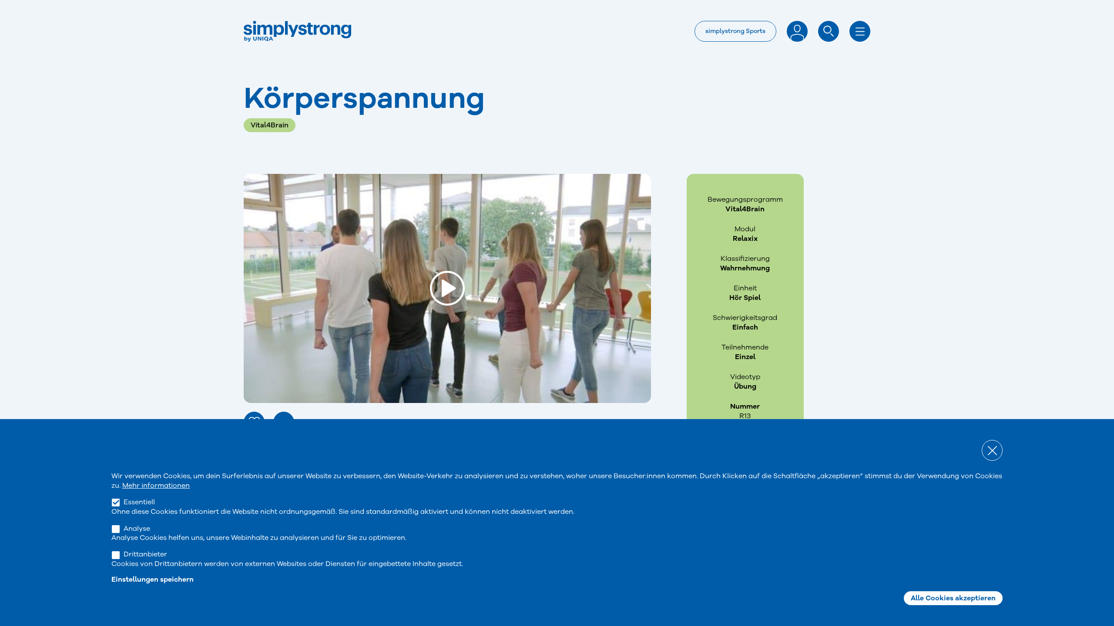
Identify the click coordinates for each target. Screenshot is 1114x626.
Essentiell (139, 502)
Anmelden (797, 31)
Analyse (137, 528)
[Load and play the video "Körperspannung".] (447, 288)
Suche (828, 31)
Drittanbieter (145, 554)
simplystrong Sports (735, 31)
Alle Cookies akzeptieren (953, 598)
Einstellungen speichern (152, 579)
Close (992, 450)
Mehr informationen (156, 485)
